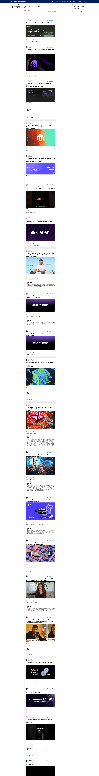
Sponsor (74, 1)
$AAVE (27, 41)
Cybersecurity (31, 278)
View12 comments (30, 117)
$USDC (37, 524)
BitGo (37, 389)
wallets (27, 566)
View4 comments (30, 399)
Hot (25, 14)
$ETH (27, 645)
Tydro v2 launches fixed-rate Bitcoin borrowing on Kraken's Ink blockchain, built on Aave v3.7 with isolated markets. (39, 23)
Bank (27, 150)
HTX (27, 75)
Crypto (27, 245)
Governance (79, 1)
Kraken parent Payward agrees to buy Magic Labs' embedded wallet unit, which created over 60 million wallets (40, 543)
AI (26, 278)
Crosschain (32, 524)
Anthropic (36, 278)
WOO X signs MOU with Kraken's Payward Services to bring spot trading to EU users (39, 764)
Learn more (53, 571)
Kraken (36, 41)
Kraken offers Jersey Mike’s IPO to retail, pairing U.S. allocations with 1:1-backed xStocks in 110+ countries (40, 455)
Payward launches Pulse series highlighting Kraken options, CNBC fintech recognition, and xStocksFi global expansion (39, 579)
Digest (67, 1)
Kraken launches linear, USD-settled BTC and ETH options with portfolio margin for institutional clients (39, 663)
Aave (33, 41)
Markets (63, 1)
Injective (27, 524)
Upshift (30, 711)
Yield (27, 711)
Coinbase (31, 316)
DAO (70, 1)
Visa (31, 212)
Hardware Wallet (29, 433)
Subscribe (54, 11)
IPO (30, 479)
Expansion (35, 602)
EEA (30, 245)
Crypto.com (28, 365)
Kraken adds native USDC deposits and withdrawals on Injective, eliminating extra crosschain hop (39, 500)
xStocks (34, 245)
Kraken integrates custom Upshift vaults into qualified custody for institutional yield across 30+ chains (39, 692)
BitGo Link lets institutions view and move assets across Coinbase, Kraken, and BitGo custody (39, 364)
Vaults (35, 711)
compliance (35, 75)
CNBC (31, 602)
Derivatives (33, 645)
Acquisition (74, 8)
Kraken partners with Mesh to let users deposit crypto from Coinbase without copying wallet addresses (40, 296)
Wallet (36, 316)
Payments (31, 150)
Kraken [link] (29, 10)
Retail (27, 479)
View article (51, 20)
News (52, 1)
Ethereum (38, 645)
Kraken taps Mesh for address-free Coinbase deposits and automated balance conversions (40, 334)
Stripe (34, 212)
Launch (27, 212)
